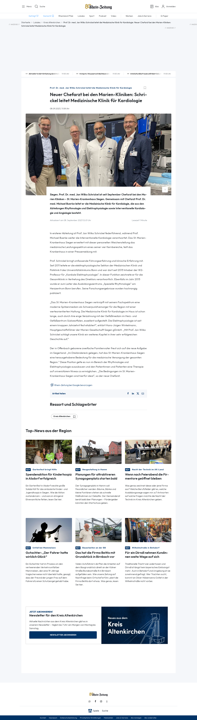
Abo (157, 6)
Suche (42, 6)
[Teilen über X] (138, 393)
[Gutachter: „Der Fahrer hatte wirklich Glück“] (49, 529)
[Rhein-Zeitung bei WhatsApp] (89, 701)
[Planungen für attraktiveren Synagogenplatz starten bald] (98, 451)
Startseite (25, 22)
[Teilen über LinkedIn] (133, 393)
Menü (29, 6)
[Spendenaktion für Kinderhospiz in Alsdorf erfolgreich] (49, 451)
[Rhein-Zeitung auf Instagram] (101, 701)
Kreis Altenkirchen (52, 22)
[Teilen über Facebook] (128, 393)
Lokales (36, 22)
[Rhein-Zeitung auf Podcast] (106, 701)
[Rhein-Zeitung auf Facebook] (95, 701)
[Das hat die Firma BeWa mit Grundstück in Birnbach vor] (98, 529)
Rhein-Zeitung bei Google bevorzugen (73, 385)
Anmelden (171, 6)
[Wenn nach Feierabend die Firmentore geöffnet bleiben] (148, 451)
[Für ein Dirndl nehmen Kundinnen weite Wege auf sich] (148, 529)
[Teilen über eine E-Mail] (143, 393)
